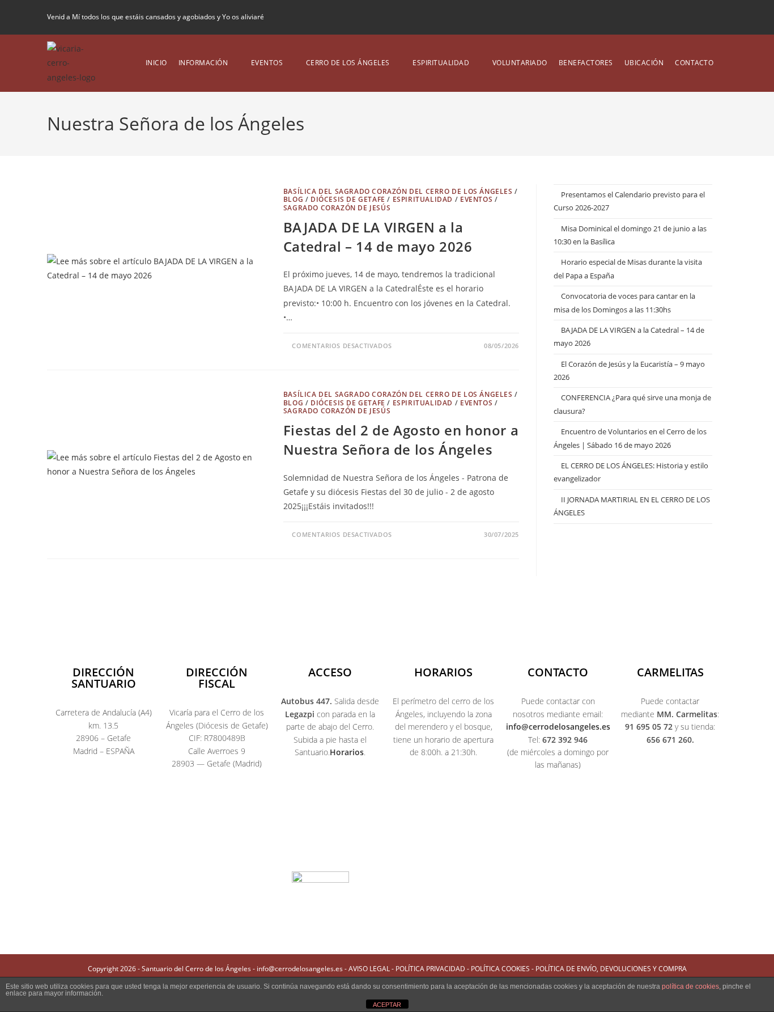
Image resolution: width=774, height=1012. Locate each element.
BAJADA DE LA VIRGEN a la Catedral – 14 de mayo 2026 (378, 237)
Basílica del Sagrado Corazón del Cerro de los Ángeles (398, 191)
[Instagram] (348, 847)
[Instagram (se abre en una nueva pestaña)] (684, 17)
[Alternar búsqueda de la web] (727, 63)
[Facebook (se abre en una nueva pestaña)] (665, 17)
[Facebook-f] (271, 847)
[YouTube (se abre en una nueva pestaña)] (703, 17)
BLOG (293, 199)
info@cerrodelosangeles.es (558, 726)
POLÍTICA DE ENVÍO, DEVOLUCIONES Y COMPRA (611, 968)
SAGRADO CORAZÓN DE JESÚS (336, 208)
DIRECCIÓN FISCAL (217, 677)
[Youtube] (387, 847)
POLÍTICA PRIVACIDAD (430, 968)
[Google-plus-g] (425, 847)
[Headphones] (503, 847)
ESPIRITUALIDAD (423, 199)
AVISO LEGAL (369, 968)
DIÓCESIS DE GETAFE (348, 199)
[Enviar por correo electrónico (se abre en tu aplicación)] (720, 17)
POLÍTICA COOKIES (500, 968)
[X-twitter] (310, 847)
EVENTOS (476, 199)
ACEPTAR (387, 1004)
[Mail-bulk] (464, 847)
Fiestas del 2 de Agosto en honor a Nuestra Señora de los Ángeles (400, 440)
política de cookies (690, 986)
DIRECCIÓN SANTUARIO (103, 677)
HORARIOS (443, 672)
